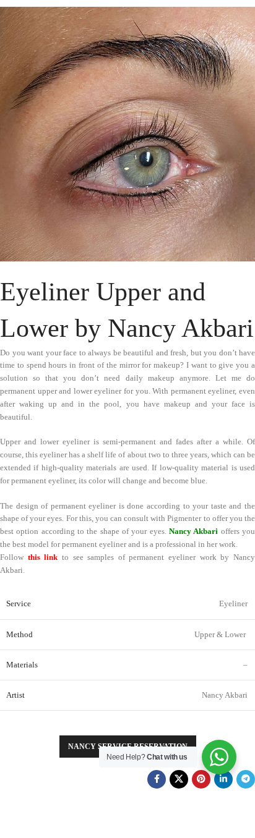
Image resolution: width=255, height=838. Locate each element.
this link (43, 557)
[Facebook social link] (156, 779)
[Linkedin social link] (223, 779)
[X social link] (179, 779)
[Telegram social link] (245, 779)
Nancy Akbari (193, 531)
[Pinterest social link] (201, 779)
